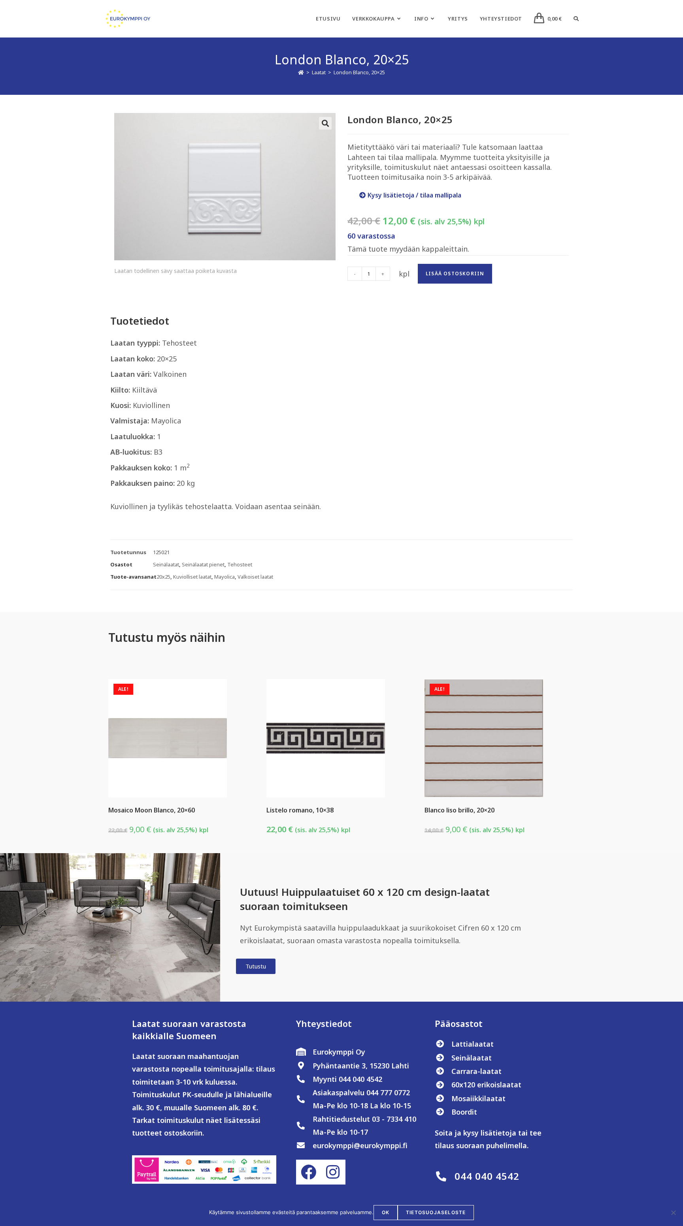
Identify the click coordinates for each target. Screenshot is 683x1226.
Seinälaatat (166, 564)
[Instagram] (333, 1172)
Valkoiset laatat (255, 576)
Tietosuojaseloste (436, 1212)
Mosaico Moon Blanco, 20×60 (151, 810)
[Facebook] (308, 1172)
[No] (673, 1213)
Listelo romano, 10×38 (300, 810)
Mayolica (224, 576)
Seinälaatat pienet (203, 564)
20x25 (163, 576)
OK (385, 1212)
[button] (325, 123)
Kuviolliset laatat (192, 576)
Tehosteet (239, 564)
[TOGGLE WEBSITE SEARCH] (576, 18)
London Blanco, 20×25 (359, 72)
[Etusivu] (301, 72)
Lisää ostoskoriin (455, 273)
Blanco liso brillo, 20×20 (459, 810)
